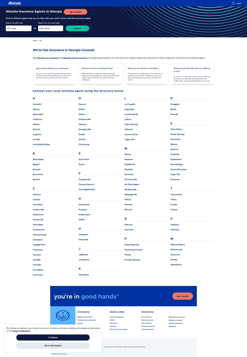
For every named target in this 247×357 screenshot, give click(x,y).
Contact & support (116, 317)
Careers (80, 323)
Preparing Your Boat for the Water (143, 68)
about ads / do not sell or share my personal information (124, 347)
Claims (112, 320)
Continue (53, 337)
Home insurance (147, 320)
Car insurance (146, 317)
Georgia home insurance (75, 58)
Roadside (172, 326)
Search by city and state (49, 23)
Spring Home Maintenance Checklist (52, 68)
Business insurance (176, 320)
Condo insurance (147, 329)
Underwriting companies (86, 320)
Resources (113, 323)
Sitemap (113, 326)
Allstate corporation (84, 317)
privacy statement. (21, 331)
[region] (53, 338)
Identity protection (176, 323)
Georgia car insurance (47, 58)
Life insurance (146, 323)
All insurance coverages (118, 329)
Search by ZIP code (14, 23)
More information (53, 346)
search (77, 28)
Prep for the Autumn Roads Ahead (97, 68)
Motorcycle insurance (177, 317)
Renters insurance (148, 326)
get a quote (78, 13)
